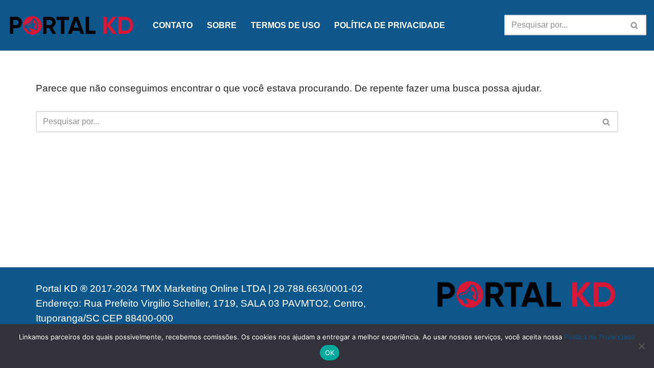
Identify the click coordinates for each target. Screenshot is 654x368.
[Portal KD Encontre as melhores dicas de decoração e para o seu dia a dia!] (71, 25)
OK (330, 353)
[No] (641, 346)
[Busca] (634, 25)
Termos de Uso (285, 25)
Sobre (222, 25)
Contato (173, 25)
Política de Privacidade (389, 25)
